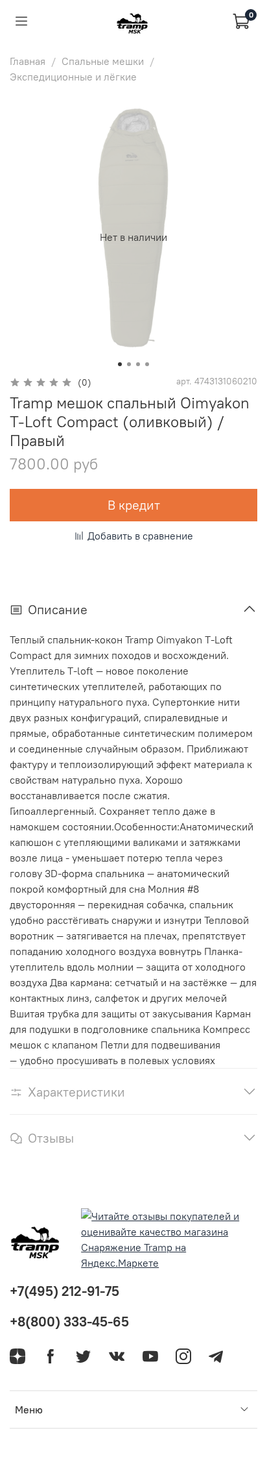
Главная (27, 61)
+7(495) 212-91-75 (64, 1291)
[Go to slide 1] (120, 364)
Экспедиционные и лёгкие (73, 76)
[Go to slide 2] (129, 364)
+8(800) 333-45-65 (69, 1321)
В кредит (134, 505)
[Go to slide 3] (138, 364)
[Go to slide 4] (147, 364)
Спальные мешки (103, 61)
